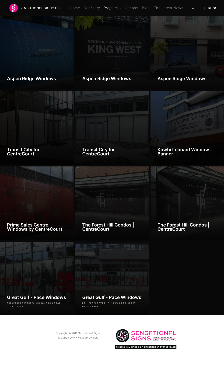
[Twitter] (214, 8)
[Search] (193, 8)
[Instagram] (209, 8)
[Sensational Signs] (34, 8)
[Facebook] (204, 8)
